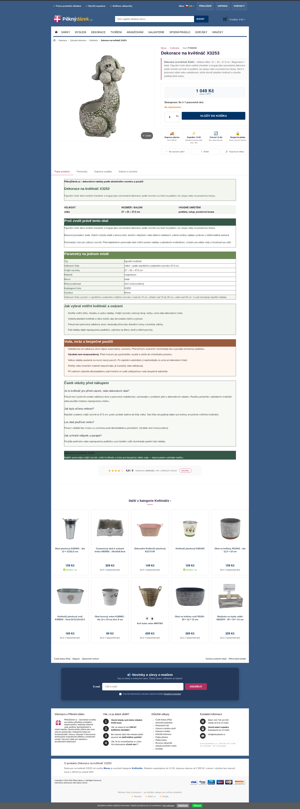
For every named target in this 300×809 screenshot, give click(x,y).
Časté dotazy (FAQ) (62, 659)
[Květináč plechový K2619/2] (190, 528)
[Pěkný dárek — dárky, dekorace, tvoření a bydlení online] (76, 18)
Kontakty (239, 6)
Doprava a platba (103, 171)
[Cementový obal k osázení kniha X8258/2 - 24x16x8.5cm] (110, 528)
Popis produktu (62, 171)
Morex (164, 48)
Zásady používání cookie (166, 746)
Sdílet (205, 151)
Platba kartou (161, 740)
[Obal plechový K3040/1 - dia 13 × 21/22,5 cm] (70, 528)
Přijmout (197, 805)
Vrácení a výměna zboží (165, 728)
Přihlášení (205, 6)
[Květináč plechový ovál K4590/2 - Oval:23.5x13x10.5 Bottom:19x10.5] (70, 596)
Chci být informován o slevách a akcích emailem (151, 694)
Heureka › (185, 470)
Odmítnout (183, 805)
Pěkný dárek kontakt (237, 659)
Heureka (137, 796)
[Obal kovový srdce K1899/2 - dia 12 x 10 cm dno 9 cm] (110, 596)
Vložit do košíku (213, 115)
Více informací (168, 805)
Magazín (76, 659)
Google (164, 796)
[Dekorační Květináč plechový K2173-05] (150, 528)
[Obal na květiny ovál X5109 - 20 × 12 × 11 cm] (190, 596)
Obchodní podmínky (163, 722)
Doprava (223, 6)
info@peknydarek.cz (216, 734)
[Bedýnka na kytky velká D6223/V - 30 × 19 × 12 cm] (230, 596)
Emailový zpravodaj (172, 694)
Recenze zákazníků (163, 743)
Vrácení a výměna (128, 171)
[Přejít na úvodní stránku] (54, 40)
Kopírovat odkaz (234, 151)
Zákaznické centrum (90, 659)
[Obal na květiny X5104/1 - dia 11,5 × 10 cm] (230, 528)
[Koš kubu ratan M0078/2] (150, 596)
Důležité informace (163, 734)
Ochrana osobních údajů (216, 659)
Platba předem (161, 737)
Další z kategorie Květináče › (150, 500)
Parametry (82, 171)
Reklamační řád (162, 725)
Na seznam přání (175, 151)
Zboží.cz (150, 796)
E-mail (96, 686)
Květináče (174, 48)
